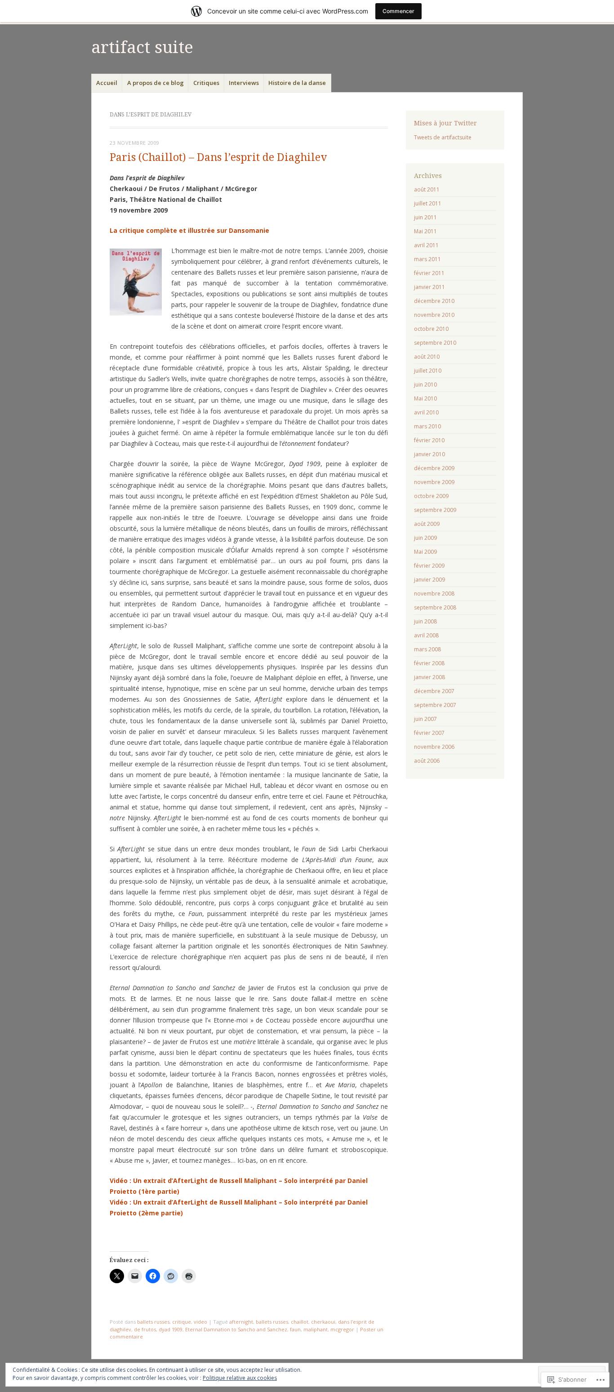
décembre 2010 (434, 301)
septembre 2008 (435, 607)
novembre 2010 (434, 315)
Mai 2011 (425, 231)
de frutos (145, 1329)
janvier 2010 (429, 454)
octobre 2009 (431, 496)
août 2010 (427, 356)
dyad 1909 (170, 1329)
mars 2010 (427, 426)
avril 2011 (426, 245)
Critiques (206, 83)
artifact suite (142, 47)
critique (181, 1321)
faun (295, 1329)
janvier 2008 (429, 677)
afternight (241, 1321)
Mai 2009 (425, 552)
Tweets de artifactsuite (443, 137)
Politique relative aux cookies (240, 1378)
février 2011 (429, 273)
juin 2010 (425, 384)
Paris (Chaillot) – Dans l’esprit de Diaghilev (218, 157)
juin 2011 (425, 217)
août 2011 (427, 189)
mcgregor (342, 1329)
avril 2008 (426, 635)
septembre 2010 (435, 343)
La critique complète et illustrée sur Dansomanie (189, 230)
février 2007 (429, 733)
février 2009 (429, 565)
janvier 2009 (429, 579)
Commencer (398, 11)
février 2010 (429, 440)
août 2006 (427, 761)
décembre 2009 (434, 468)
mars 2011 (427, 259)
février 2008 (429, 663)
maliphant (315, 1329)
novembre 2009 (434, 482)
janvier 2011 (429, 287)
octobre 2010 (431, 329)
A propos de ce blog (155, 83)
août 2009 (427, 524)
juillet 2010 (427, 370)
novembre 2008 (434, 593)
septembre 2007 (435, 705)
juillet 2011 (427, 203)
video (200, 1321)
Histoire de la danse (297, 83)
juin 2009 (425, 538)
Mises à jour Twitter (445, 123)
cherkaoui (323, 1321)
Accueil (106, 83)
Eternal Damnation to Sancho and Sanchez (236, 1329)
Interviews (244, 83)
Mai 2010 (425, 398)
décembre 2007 (434, 691)
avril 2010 (426, 412)
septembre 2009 (435, 510)
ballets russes (153, 1321)
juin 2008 (425, 621)
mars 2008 (427, 649)
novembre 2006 (434, 747)
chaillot (299, 1321)
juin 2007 (425, 719)
